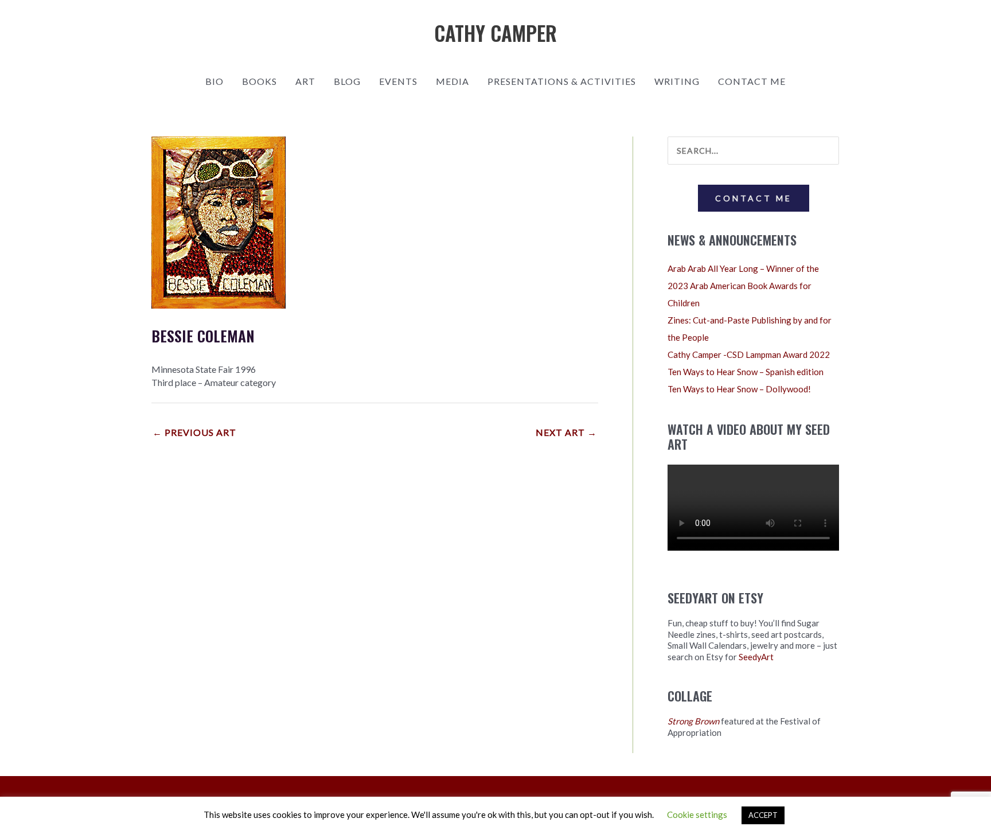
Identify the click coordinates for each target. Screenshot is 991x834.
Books (259, 81)
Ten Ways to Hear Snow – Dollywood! (739, 389)
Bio (214, 81)
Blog (347, 81)
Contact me (752, 81)
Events (398, 81)
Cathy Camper (495, 33)
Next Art (566, 432)
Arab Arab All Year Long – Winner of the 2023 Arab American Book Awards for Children (743, 285)
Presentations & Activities (561, 81)
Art (305, 81)
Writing (677, 81)
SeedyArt (756, 657)
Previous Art (194, 432)
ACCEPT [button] (763, 815)
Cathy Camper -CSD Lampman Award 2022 (749, 354)
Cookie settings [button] (697, 814)
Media (452, 81)
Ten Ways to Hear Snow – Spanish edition (746, 372)
